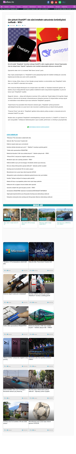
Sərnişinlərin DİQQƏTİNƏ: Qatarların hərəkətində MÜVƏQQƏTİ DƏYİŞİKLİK (27, 190)
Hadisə (18, 6)
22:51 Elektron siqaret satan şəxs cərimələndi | (18, 9)
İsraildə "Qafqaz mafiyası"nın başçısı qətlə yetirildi (20, 178)
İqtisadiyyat (33, 6)
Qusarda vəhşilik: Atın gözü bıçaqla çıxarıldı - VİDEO (21, 187)
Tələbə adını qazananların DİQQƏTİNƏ (17, 150)
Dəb (44, 6)
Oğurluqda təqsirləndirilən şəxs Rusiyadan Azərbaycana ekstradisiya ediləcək (28, 194)
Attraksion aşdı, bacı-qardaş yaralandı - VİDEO (19, 159)
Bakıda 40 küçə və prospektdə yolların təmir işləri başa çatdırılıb (24, 181)
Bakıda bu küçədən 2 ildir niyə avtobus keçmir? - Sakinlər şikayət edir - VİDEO (28, 153)
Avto (9, 398)
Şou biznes (51, 6)
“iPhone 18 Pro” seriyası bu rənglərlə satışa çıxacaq (21, 156)
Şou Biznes (36, 270)
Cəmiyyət (25, 6)
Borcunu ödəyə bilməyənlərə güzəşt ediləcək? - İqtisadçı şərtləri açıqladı (26, 166)
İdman (35, 430)
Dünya (39, 6)
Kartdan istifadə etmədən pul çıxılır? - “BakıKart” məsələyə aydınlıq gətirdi (27, 147)
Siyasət (6, 6)
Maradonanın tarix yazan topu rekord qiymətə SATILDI (21, 172)
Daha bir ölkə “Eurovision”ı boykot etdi (17, 141)
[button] (5, 215)
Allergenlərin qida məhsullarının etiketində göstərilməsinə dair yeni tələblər (27, 175)
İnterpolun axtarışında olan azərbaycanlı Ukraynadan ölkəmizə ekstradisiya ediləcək (29, 197)
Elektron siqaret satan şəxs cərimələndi (17, 144)
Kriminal (13, 6)
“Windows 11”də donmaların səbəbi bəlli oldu (19, 138)
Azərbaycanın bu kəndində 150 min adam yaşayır (20, 169)
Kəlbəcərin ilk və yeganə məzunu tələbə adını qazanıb (21, 184)
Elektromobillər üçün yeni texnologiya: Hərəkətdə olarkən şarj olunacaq (26, 162)
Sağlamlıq (64, 6)
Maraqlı (58, 6)
